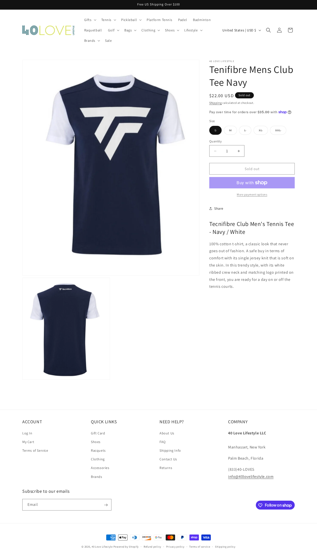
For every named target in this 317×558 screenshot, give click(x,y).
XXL (280, 131)
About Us (166, 433)
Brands (96, 476)
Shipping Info (170, 450)
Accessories (100, 468)
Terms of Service (35, 450)
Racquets (98, 450)
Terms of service (199, 546)
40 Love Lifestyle (102, 546)
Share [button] (218, 208)
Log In (27, 433)
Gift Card (98, 433)
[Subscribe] (105, 505)
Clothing (98, 459)
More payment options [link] (252, 194)
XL (263, 131)
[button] (89, 20)
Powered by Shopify (126, 546)
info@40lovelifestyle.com (250, 476)
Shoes (96, 441)
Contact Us (168, 459)
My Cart (28, 441)
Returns (165, 468)
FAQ (162, 441)
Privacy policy (175, 546)
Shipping (215, 103)
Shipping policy (225, 546)
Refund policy (152, 546)
